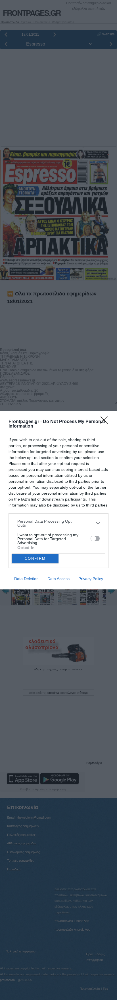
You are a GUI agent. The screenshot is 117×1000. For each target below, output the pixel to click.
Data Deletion (26, 578)
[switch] (95, 538)
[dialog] (58, 500)
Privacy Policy (90, 578)
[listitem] (58, 523)
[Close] (106, 422)
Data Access (58, 578)
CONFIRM (35, 558)
